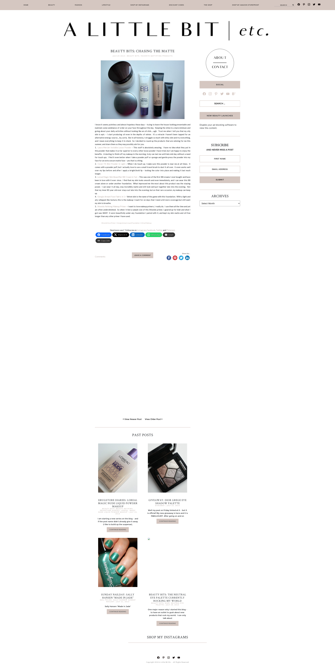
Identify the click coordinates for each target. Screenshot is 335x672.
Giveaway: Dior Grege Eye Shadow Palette (168, 501)
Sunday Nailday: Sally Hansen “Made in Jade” (117, 596)
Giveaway (160, 505)
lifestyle (106, 5)
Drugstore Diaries (110, 510)
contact (220, 67)
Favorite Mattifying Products (157, 56)
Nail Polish (106, 600)
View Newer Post (133, 419)
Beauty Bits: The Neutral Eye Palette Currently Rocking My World (167, 597)
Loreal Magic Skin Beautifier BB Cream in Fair (117, 177)
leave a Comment (142, 255)
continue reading (117, 530)
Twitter (159, 230)
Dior (167, 603)
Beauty (51, 5)
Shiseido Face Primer (108, 223)
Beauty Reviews (124, 509)
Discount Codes (176, 5)
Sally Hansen (120, 600)
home (26, 5)
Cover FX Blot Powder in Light (111, 164)
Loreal (124, 510)
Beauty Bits (133, 56)
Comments (100, 256)
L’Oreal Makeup (146, 223)
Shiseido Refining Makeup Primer (111, 206)
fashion (78, 5)
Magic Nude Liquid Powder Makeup (117, 511)
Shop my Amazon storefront (245, 5)
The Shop (208, 5)
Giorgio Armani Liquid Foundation (128, 223)
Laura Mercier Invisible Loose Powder (114, 147)
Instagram (141, 230)
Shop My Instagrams (139, 5)
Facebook (151, 230)
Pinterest (170, 230)
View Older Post (153, 419)
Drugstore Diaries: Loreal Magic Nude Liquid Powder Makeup (118, 503)
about (220, 58)
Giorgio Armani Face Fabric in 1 (111, 196)
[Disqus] (142, 303)
